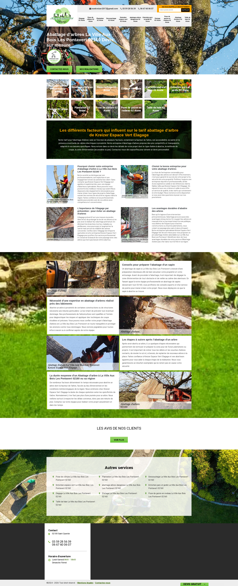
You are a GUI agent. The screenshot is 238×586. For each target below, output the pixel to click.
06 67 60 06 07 (146, 8)
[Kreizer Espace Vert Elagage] (62, 15)
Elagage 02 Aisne (82, 19)
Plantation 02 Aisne (100, 19)
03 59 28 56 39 (129, 8)
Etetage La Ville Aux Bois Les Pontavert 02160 (119, 495)
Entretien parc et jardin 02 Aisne (148, 19)
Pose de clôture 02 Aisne (90, 19)
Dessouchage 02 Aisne (111, 19)
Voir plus (119, 440)
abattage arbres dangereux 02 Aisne (135, 19)
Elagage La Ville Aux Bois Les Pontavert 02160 (73, 495)
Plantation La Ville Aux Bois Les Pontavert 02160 (120, 478)
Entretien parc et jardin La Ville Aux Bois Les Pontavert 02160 (167, 486)
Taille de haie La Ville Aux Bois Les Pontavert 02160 (75, 503)
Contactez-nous (59, 69)
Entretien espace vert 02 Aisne (123, 19)
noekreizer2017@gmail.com (104, 8)
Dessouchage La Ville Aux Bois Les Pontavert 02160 (168, 478)
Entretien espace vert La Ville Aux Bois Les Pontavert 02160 (74, 486)
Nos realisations (89, 69)
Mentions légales (85, 583)
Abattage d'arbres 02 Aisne (178, 19)
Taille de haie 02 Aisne (187, 19)
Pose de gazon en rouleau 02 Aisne (167, 19)
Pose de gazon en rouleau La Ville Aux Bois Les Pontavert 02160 (167, 495)
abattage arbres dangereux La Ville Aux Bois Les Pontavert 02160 (121, 486)
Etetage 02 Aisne (157, 19)
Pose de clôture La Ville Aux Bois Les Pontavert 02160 (72, 478)
